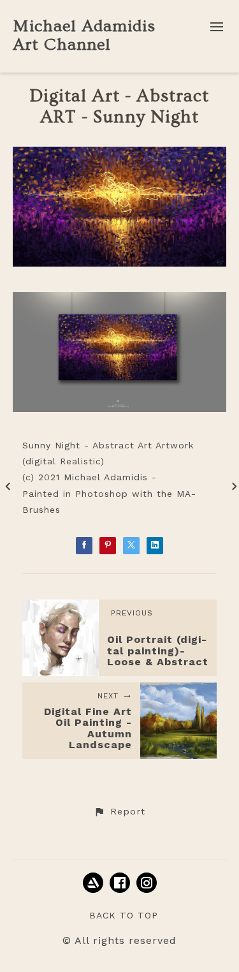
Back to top (123, 915)
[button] (119, 812)
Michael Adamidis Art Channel (84, 35)
